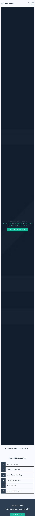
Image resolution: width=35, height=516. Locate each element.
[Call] (29, 3)
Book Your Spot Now (17, 230)
